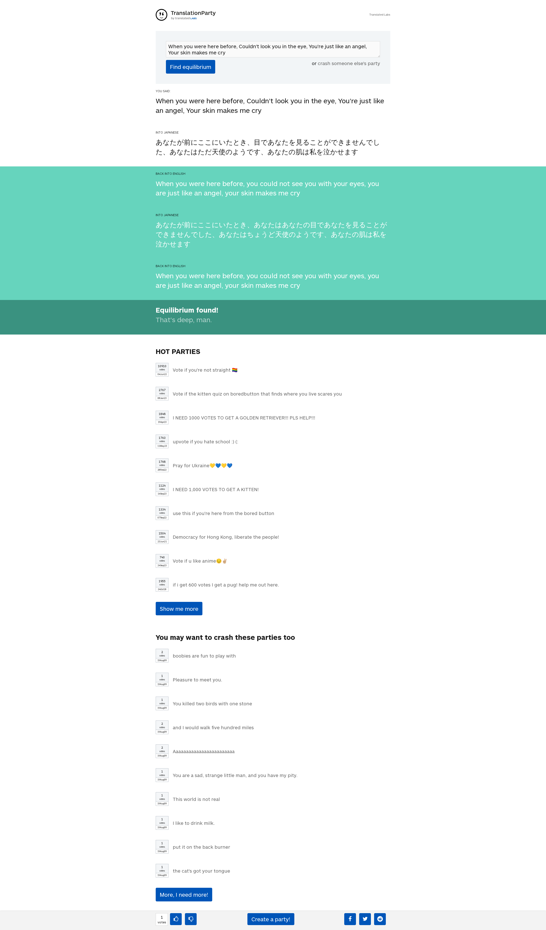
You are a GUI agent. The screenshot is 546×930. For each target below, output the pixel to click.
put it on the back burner (201, 847)
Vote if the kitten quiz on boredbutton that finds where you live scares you (257, 393)
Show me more (179, 608)
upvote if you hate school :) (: (205, 441)
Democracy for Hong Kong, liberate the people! (226, 537)
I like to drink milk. (194, 823)
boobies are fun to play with (204, 655)
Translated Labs (379, 14)
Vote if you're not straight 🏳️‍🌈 (205, 370)
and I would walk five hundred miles (213, 727)
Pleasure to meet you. (197, 679)
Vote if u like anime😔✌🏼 (200, 560)
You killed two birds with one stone (212, 703)
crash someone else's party (349, 63)
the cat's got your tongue (201, 870)
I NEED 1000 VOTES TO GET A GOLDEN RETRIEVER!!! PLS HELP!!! (244, 417)
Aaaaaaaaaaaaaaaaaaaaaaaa (204, 751)
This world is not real (196, 799)
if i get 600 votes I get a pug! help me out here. (226, 584)
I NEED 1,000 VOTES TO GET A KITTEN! (216, 489)
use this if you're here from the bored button (223, 513)
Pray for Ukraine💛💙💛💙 (202, 465)
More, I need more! (184, 894)
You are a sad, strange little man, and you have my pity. (235, 775)
